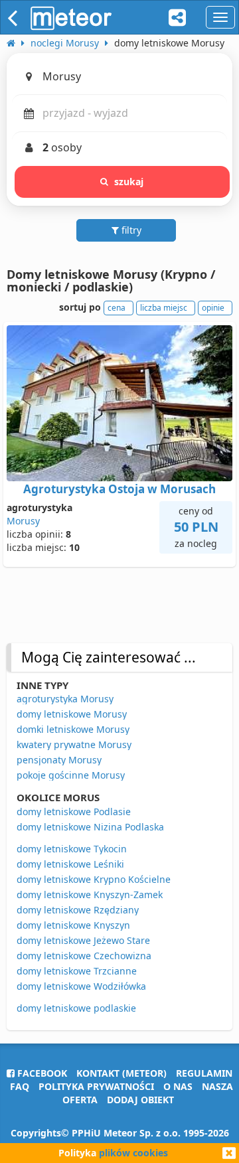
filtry (130, 230)
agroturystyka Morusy (65, 698)
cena (116, 307)
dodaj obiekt (140, 1099)
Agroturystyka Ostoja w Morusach (119, 489)
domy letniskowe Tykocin (72, 848)
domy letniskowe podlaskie (76, 1008)
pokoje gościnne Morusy (71, 775)
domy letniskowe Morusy (72, 714)
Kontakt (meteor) (121, 1073)
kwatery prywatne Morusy (74, 744)
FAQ (19, 1086)
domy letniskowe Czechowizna (84, 955)
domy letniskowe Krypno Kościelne (94, 879)
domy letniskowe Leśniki (70, 864)
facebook (41, 1073)
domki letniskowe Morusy (73, 729)
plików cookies (133, 1152)
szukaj (129, 181)
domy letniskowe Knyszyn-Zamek (90, 894)
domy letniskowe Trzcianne (77, 971)
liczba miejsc (163, 307)
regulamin (204, 1073)
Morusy (23, 520)
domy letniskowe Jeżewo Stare (83, 940)
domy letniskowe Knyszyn (73, 925)
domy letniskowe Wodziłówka (81, 986)
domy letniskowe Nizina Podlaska (90, 826)
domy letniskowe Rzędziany (78, 909)
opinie (213, 307)
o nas (178, 1086)
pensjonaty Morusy (59, 759)
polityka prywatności (96, 1086)
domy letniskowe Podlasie (74, 811)
